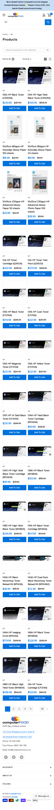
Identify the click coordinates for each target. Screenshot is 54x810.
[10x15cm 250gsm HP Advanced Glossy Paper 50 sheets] (14, 182)
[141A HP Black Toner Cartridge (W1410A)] (40, 506)
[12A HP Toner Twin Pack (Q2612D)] (40, 241)
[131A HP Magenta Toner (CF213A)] (14, 344)
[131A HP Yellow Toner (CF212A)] (40, 344)
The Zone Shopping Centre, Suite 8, (18, 732)
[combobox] (24, 22)
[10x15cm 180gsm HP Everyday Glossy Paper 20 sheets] (40, 127)
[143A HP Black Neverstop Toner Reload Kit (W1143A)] (14, 558)
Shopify (15, 797)
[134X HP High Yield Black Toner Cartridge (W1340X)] (14, 451)
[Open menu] (4, 15)
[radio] (45, 59)
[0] (49, 15)
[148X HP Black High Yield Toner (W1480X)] (14, 665)
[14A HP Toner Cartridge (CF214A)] (40, 665)
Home (5, 34)
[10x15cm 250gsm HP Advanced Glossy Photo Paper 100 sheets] (40, 182)
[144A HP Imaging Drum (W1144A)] (14, 613)
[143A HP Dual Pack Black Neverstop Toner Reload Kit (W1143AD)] (40, 558)
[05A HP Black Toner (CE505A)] (14, 75)
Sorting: (26, 59)
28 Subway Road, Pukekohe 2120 (17, 737)
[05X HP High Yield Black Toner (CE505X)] (40, 75)
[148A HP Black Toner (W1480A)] (40, 613)
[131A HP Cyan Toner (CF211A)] (40, 293)
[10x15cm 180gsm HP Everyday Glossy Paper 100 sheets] (14, 127)
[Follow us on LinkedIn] (21, 757)
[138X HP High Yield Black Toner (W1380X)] (14, 506)
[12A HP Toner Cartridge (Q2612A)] (14, 241)
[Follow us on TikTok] (13, 757)
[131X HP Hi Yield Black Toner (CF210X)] (14, 396)
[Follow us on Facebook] (6, 757)
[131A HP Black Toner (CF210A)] (14, 293)
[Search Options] (48, 50)
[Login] (44, 15)
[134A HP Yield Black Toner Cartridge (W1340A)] (40, 396)
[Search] (48, 22)
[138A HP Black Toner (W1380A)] (40, 451)
